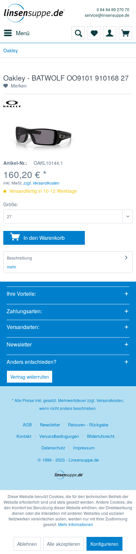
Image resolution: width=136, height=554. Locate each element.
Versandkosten (109, 400)
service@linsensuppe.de (107, 15)
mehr (11, 266)
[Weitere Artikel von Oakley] (12, 106)
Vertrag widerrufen (29, 376)
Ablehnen (27, 544)
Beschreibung (19, 258)
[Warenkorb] (125, 32)
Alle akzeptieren (63, 544)
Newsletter (50, 424)
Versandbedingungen (59, 436)
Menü (22, 33)
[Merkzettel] (93, 32)
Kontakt (24, 436)
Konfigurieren (104, 544)
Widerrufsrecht (101, 436)
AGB (27, 424)
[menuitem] (16, 32)
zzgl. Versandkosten (41, 183)
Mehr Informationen (75, 524)
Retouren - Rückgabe (88, 424)
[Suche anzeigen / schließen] (78, 32)
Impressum (84, 447)
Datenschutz (53, 447)
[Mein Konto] (109, 32)
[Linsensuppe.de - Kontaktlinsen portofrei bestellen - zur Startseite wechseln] (35, 13)
